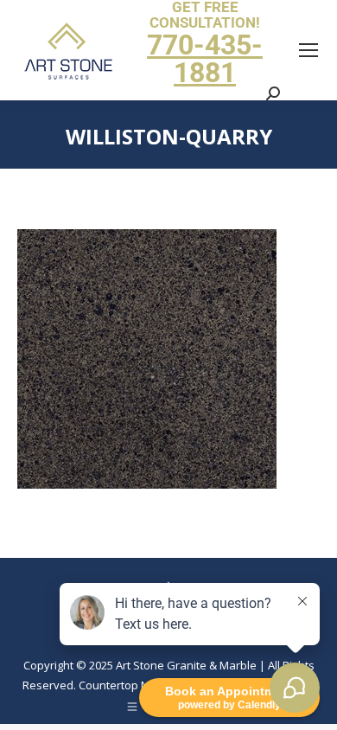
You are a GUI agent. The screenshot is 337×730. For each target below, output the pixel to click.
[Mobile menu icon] (308, 50)
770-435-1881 (205, 59)
